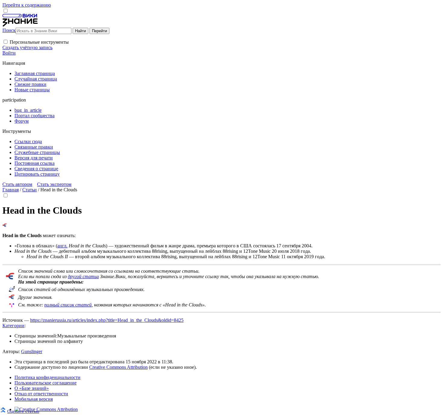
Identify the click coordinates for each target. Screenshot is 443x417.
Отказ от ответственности (41, 393)
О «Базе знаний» (31, 388)
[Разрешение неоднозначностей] (4, 225)
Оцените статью (23, 411)
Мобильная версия (33, 399)
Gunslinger (31, 351)
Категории (13, 325)
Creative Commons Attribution (118, 367)
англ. (62, 245)
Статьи (29, 189)
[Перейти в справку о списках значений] (10, 278)
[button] (6, 42)
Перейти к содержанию (26, 5)
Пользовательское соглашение (45, 382)
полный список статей (68, 304)
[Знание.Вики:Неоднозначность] (12, 290)
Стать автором (17, 184)
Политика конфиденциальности (47, 377)
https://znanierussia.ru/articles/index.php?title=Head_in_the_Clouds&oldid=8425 (107, 320)
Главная (10, 189)
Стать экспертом (54, 184)
